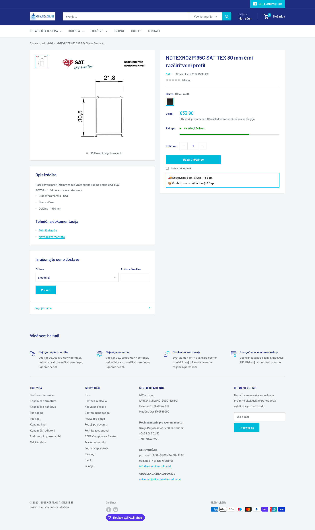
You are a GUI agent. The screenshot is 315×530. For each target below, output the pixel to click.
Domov (34, 43)
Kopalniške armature (43, 400)
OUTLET (136, 31)
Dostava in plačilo (96, 400)
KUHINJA (74, 31)
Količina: (171, 145)
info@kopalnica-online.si (155, 466)
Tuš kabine (37, 412)
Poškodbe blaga (95, 418)
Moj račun (245, 18)
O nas (88, 395)
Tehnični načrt (48, 230)
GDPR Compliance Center (101, 436)
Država (40, 269)
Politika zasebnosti (97, 430)
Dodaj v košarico (193, 159)
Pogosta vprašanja (96, 448)
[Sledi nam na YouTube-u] (115, 509)
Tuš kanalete (38, 442)
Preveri (45, 290)
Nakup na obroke (95, 406)
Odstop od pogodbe (97, 412)
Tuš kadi (35, 418)
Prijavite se (247, 427)
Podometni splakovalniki (45, 436)
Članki (88, 460)
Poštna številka (131, 269)
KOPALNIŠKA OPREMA (44, 31)
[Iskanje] (226, 16)
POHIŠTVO (96, 31)
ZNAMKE (119, 31)
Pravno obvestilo (95, 442)
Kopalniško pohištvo (43, 406)
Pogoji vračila (43, 308)
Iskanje (89, 466)
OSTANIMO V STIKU (270, 3)
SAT (168, 74)
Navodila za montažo (52, 236)
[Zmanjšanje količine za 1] (183, 146)
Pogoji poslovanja (96, 424)
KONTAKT (154, 31)
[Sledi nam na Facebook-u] (108, 509)
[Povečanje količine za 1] (203, 146)
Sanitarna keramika (42, 395)
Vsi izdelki (47, 43)
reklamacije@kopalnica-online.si (160, 479)
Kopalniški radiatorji (42, 430)
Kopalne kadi (38, 424)
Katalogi (90, 454)
